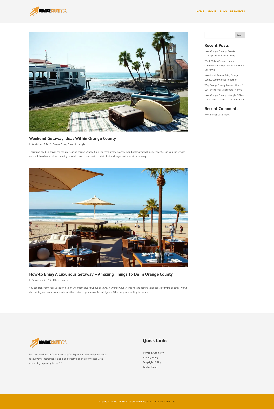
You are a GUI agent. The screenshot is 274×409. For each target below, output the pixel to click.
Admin (35, 144)
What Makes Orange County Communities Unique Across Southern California (224, 65)
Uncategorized (61, 280)
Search (240, 35)
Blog (223, 11)
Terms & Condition (153, 353)
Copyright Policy (152, 362)
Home (200, 11)
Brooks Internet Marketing (160, 401)
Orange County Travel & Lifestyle (69, 144)
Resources (237, 11)
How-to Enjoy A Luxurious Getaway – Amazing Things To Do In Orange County (101, 274)
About (211, 11)
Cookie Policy (150, 367)
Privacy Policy (150, 357)
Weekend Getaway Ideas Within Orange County (72, 138)
